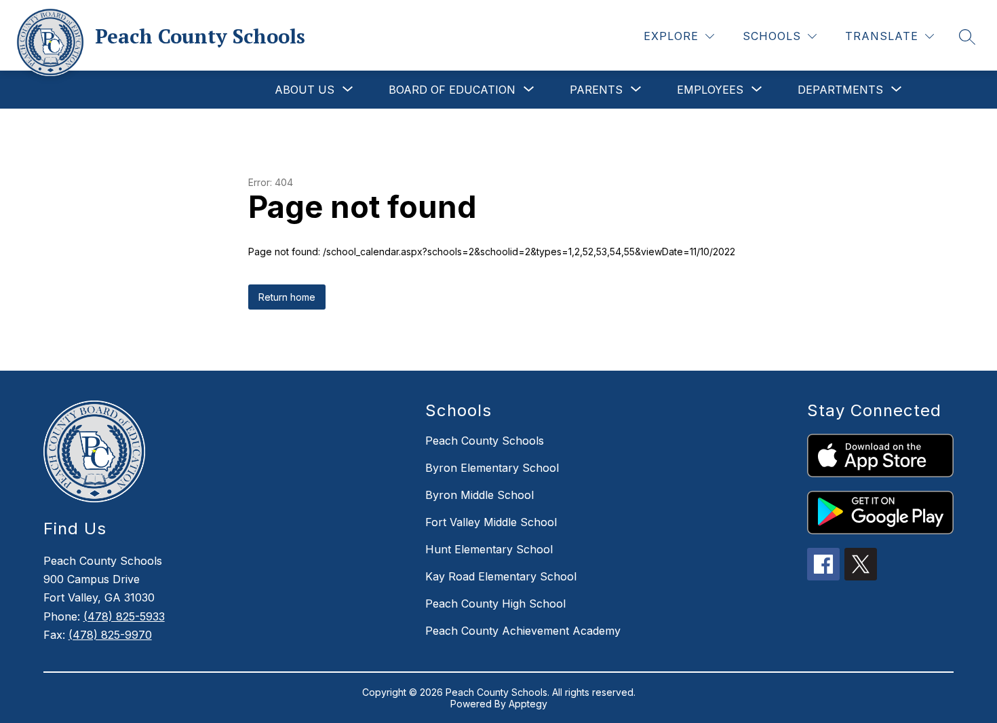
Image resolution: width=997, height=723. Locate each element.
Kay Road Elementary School (500, 576)
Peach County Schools (484, 440)
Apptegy (528, 703)
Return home (286, 297)
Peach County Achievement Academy (523, 630)
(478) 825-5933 (124, 616)
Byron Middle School (479, 495)
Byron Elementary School (492, 468)
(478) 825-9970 (110, 635)
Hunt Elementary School (489, 549)
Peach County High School (495, 603)
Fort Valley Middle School (491, 522)
